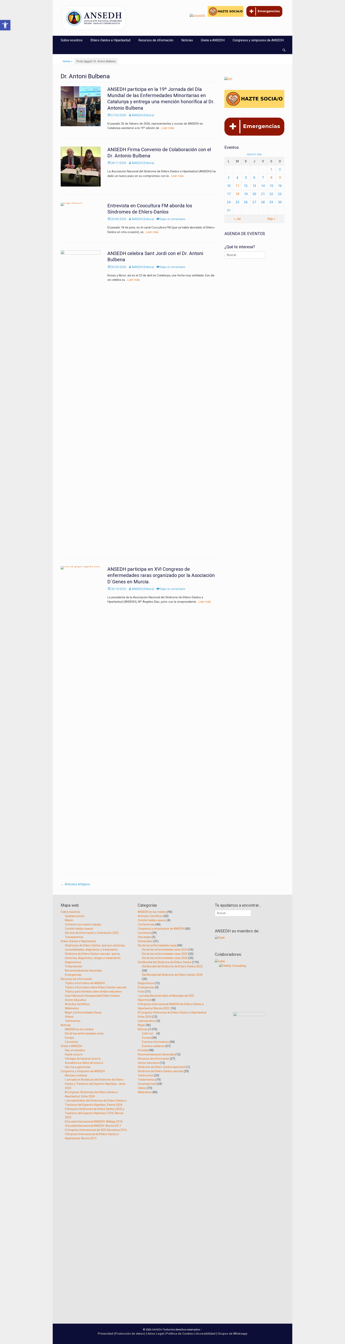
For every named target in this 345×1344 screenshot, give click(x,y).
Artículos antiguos (75, 884)
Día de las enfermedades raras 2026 (165, 958)
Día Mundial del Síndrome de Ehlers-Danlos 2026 (172, 974)
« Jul (237, 219)
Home (67, 61)
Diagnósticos (73, 962)
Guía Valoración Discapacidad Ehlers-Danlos (92, 995)
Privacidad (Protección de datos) (121, 1333)
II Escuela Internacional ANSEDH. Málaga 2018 (93, 1121)
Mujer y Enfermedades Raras (83, 1012)
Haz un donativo (75, 1050)
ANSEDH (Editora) (143, 115)
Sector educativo (75, 1000)
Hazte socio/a (73, 1054)
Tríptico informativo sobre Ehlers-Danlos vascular (96, 987)
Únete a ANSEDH (213, 40)
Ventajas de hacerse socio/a (83, 1058)
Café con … (149, 1033)
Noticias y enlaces (76, 1075)
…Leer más (167, 128)
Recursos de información (155, 40)
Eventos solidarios (153, 1046)
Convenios (71, 1041)
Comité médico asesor (79, 928)
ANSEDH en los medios (79, 1029)
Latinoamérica (147, 1020)
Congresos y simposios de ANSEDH (258, 40)
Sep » (271, 219)
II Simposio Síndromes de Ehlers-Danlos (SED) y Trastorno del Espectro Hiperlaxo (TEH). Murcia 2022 (94, 1113)
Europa (69, 1037)
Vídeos (69, 1016)
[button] (5, 25)
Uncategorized (147, 1083)
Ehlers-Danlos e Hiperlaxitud (110, 40)
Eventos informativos (155, 1041)
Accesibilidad (206, 1333)
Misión (69, 920)
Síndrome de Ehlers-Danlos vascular (160, 1071)
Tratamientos (73, 966)
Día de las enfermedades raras (84, 1033)
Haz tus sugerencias (77, 1067)
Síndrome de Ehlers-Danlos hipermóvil (162, 1067)
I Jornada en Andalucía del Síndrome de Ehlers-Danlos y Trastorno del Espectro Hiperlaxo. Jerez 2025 (95, 1084)
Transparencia (74, 937)
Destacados (145, 941)
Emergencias (73, 974)
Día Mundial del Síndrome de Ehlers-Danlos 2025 (172, 966)
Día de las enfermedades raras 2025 (165, 953)
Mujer (141, 1025)
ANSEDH (157, 1329)
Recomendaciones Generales (83, 970)
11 (237, 186)
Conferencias (146, 924)
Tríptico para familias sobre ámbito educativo (93, 991)
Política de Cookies (180, 1333)
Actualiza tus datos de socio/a (84, 1062)
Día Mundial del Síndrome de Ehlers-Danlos (164, 962)
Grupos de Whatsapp (232, 1333)
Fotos (141, 991)
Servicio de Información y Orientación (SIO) (92, 932)
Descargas (144, 937)
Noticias (187, 40)
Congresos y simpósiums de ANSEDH (161, 928)
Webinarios (72, 1008)
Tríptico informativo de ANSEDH (85, 983)
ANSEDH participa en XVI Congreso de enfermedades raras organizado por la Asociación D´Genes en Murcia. (161, 575)
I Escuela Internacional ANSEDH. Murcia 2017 (93, 1125)
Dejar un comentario (172, 219)
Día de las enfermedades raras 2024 (165, 949)
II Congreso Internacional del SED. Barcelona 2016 (96, 1130)
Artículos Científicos (77, 1004)
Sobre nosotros (71, 40)
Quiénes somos (74, 916)
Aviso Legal (156, 1333)
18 (237, 194)
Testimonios (72, 1020)
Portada (143, 1050)
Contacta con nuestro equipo (83, 924)
